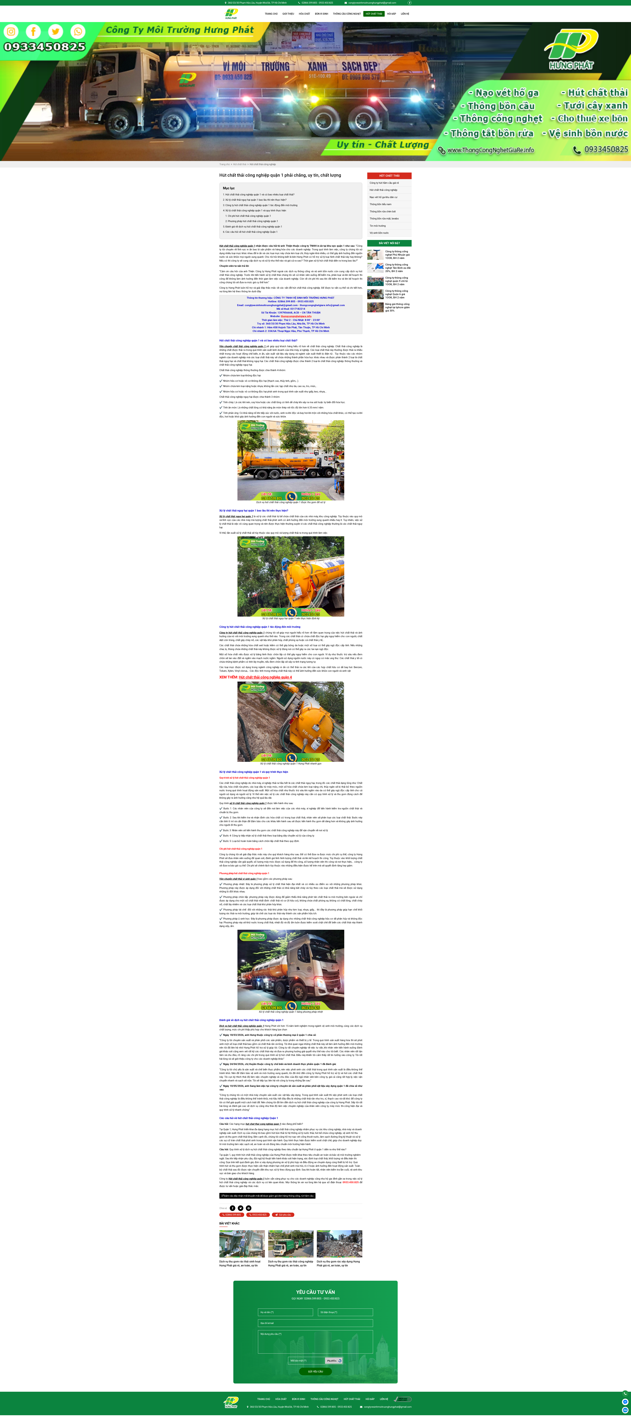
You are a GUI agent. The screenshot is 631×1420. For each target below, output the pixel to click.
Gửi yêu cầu (285, 1214)
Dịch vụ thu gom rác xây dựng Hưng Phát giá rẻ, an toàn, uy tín (338, 1263)
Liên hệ (405, 13)
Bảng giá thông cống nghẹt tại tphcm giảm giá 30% (397, 307)
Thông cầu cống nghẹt (347, 13)
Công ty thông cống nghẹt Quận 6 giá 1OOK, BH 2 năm (396, 294)
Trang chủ (271, 13)
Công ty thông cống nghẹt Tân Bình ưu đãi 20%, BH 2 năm (398, 268)
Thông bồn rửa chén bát (383, 211)
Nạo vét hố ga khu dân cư (383, 197)
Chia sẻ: (223, 1208)
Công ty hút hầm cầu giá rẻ (384, 182)
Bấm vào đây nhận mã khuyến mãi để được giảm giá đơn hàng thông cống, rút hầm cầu (269, 1196)
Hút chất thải (374, 13)
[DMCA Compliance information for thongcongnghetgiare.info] (400, 1399)
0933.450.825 (259, 1214)
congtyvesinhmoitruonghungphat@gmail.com (372, 2)
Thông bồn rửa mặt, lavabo (384, 218)
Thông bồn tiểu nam (380, 204)
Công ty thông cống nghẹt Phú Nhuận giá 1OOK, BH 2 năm (397, 255)
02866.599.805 (233, 1214)
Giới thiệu (288, 13)
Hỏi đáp (391, 13)
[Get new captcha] (340, 1360)
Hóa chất (304, 13)
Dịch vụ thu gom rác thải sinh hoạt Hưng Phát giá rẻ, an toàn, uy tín (239, 1263)
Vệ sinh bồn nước (379, 232)
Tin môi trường (378, 225)
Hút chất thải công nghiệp (383, 189)
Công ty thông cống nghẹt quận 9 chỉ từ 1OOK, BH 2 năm (396, 281)
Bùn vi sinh (321, 13)
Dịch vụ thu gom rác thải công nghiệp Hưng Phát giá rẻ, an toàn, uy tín (290, 1263)
